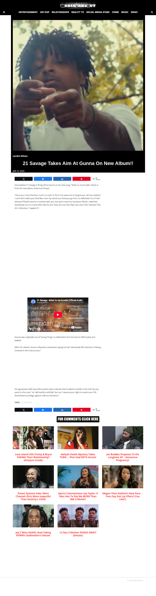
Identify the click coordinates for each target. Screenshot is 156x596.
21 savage (26, 402)
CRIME (115, 12)
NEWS (134, 12)
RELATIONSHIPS (60, 12)
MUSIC (124, 12)
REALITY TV (77, 12)
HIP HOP (44, 12)
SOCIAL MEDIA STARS (97, 12)
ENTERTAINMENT (28, 12)
